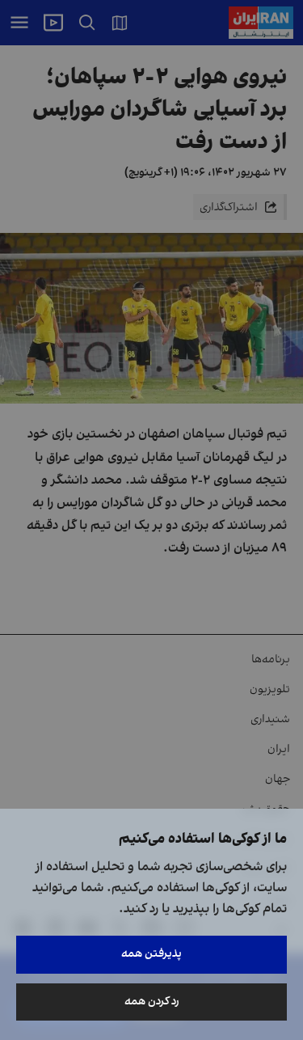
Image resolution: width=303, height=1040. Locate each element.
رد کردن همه (151, 1001)
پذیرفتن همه (151, 953)
